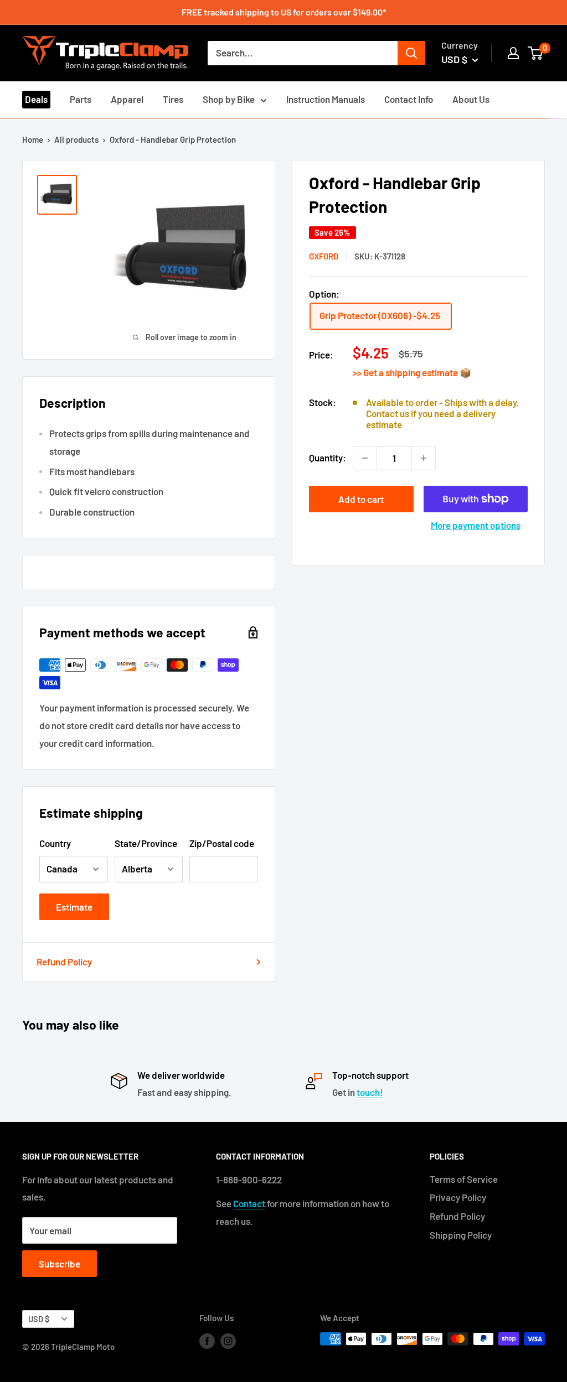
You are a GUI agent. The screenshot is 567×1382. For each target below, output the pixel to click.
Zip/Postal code (221, 843)
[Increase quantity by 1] (423, 458)
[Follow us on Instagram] (228, 1340)
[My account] (513, 53)
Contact (249, 1203)
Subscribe (59, 1263)
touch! (370, 1092)
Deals (36, 99)
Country (55, 843)
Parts (80, 99)
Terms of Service (464, 1178)
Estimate (74, 906)
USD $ (38, 1319)
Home (32, 139)
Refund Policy (64, 961)
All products (76, 139)
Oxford (323, 256)
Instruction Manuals (325, 99)
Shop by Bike (229, 99)
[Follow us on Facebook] (207, 1340)
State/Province (146, 843)
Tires (173, 99)
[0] (536, 53)
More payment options (475, 525)
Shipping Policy (461, 1234)
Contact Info (408, 99)
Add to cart (361, 499)
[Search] (411, 53)
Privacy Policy (458, 1197)
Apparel (127, 99)
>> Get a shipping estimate (406, 372)
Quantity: (327, 457)
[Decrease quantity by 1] (365, 458)
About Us (470, 99)
